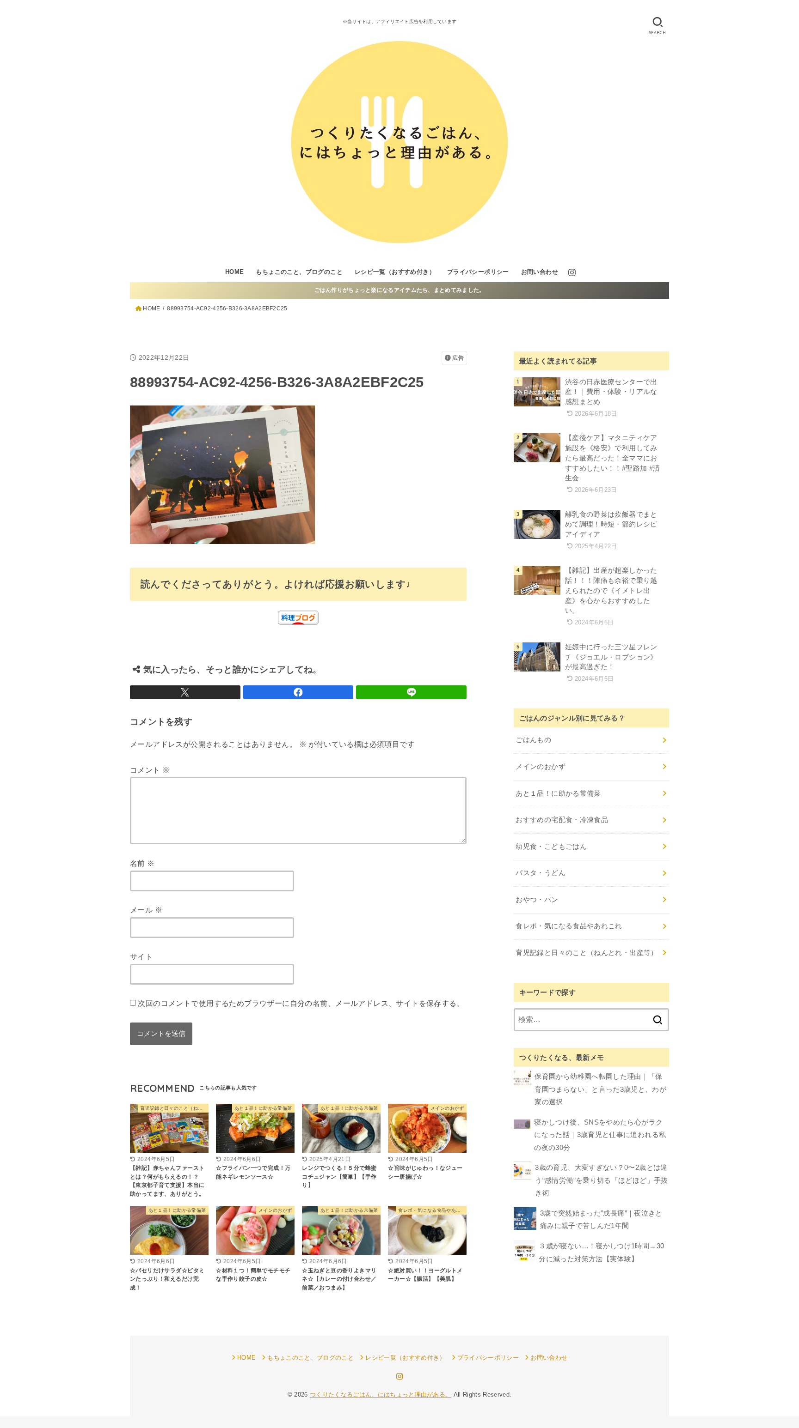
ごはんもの (533, 740)
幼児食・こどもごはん (551, 846)
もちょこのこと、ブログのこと (299, 271)
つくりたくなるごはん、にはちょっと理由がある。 (381, 1394)
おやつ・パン (537, 899)
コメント (150, 770)
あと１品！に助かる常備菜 (558, 793)
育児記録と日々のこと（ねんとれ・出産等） (587, 952)
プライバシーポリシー (478, 271)
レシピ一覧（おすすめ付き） (395, 271)
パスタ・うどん (540, 873)
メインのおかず (540, 766)
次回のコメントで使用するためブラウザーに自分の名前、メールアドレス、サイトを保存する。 (301, 1003)
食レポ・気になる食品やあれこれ (569, 926)
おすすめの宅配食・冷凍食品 (562, 819)
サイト (141, 956)
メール (146, 910)
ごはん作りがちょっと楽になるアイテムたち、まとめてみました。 (399, 290)
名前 (142, 863)
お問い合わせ (539, 271)
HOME (234, 271)
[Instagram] (572, 272)
